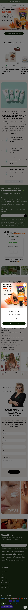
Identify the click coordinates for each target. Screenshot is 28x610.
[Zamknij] (24, 285)
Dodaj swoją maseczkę (14, 323)
